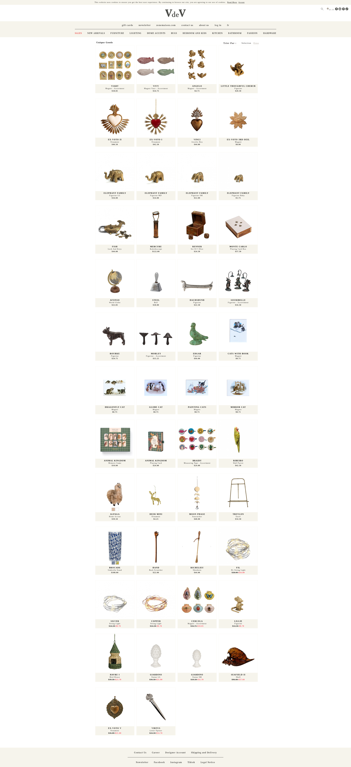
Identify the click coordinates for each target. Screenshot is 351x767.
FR (228, 25)
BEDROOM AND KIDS (195, 33)
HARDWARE (269, 33)
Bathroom (235, 33)
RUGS (174, 33)
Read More (232, 2)
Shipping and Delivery (204, 752)
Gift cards (127, 25)
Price (256, 43)
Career (156, 752)
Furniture (117, 33)
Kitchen (217, 33)
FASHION (252, 33)
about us (204, 25)
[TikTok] (347, 9)
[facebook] (337, 9)
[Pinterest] (344, 9)
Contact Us (187, 25)
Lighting (135, 33)
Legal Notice (208, 762)
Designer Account (175, 752)
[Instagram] (340, 9)
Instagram (176, 762)
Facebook (159, 762)
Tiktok (191, 762)
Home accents (156, 33)
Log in (218, 25)
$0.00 (332, 9)
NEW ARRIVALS (96, 33)
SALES (78, 33)
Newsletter (145, 25)
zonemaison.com (166, 25)
